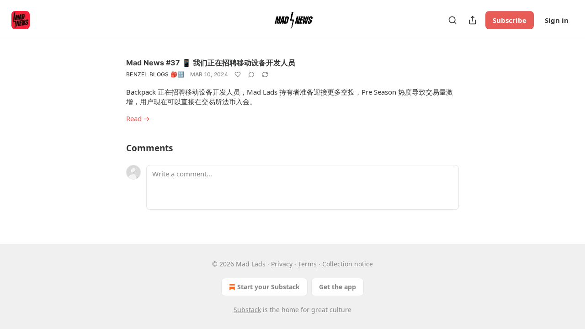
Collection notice (347, 264)
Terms (307, 264)
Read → (138, 118)
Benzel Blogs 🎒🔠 (155, 74)
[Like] (238, 74)
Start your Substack (268, 286)
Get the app (337, 286)
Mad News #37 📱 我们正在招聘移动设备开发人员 (210, 62)
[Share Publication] (472, 20)
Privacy (281, 264)
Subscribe (509, 20)
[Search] (452, 20)
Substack (247, 309)
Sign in (557, 20)
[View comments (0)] (251, 74)
